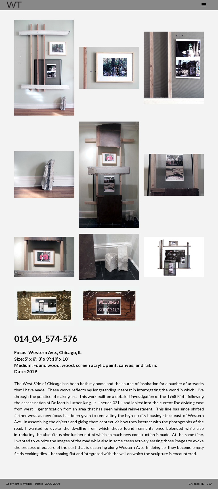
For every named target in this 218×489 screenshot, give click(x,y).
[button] (203, 4)
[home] (14, 5)
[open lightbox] (44, 68)
